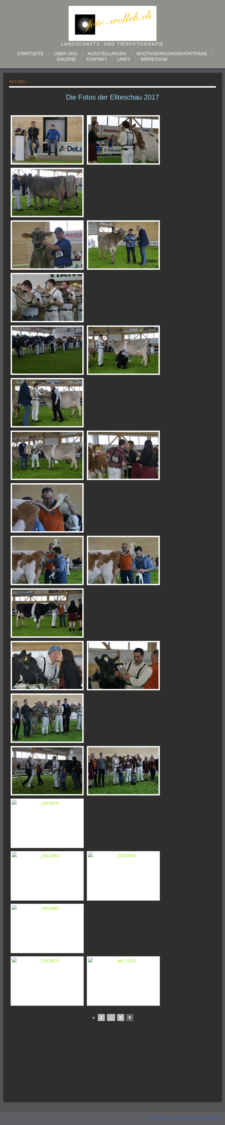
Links (123, 59)
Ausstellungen (107, 53)
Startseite (30, 53)
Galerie (66, 59)
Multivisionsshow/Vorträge (172, 53)
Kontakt (96, 59)
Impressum (154, 59)
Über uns (65, 53)
